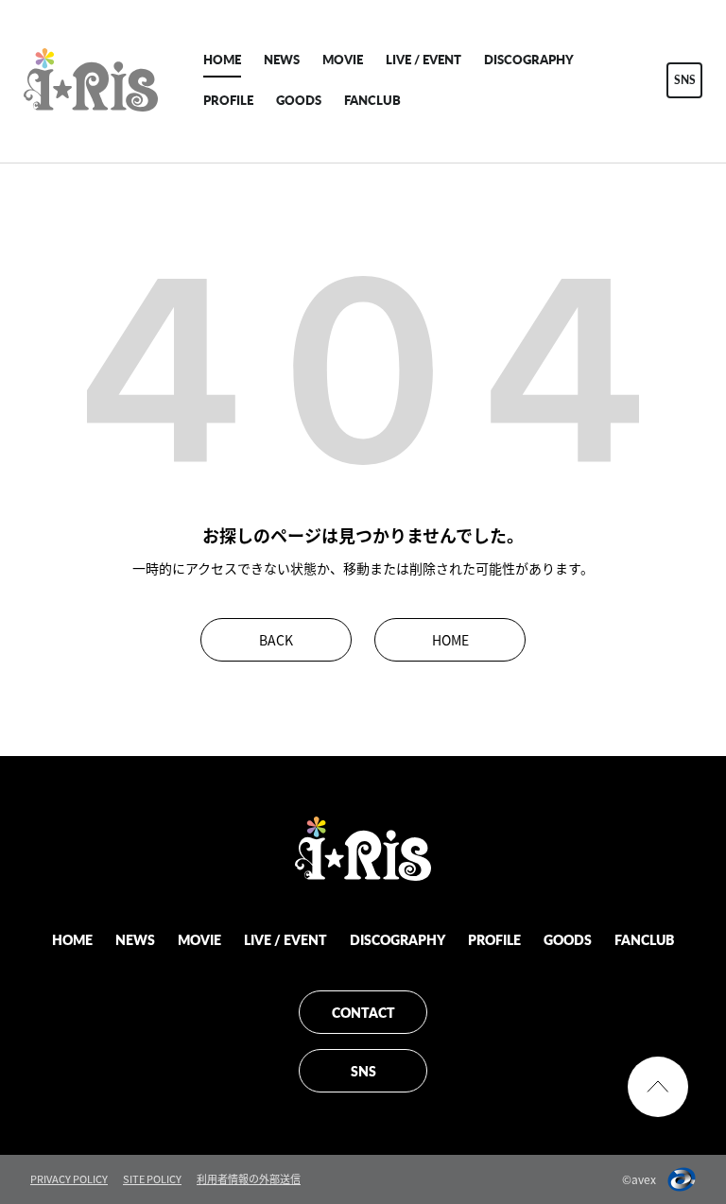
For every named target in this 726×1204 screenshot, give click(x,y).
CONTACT (363, 1012)
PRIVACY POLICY (69, 1179)
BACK (276, 639)
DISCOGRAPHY (529, 59)
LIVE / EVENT (423, 59)
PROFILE (228, 100)
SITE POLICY (152, 1179)
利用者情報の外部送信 (249, 1179)
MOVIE (342, 59)
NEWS (282, 59)
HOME (222, 59)
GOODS (298, 100)
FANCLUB (372, 100)
